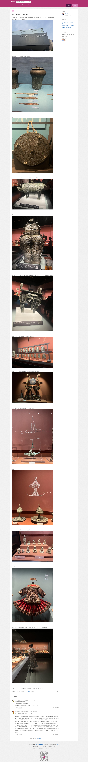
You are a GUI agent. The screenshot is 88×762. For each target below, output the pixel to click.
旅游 (13, 11)
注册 (75, 5)
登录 (69, 5)
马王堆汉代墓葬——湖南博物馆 (68, 25)
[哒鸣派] (13, 1)
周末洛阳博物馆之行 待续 (67, 27)
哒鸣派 (58, 744)
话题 (24, 5)
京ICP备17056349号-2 (40, 744)
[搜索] (30, 2)
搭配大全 (30, 5)
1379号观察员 (17, 700)
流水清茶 (28, 691)
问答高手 (19, 5)
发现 (14, 5)
